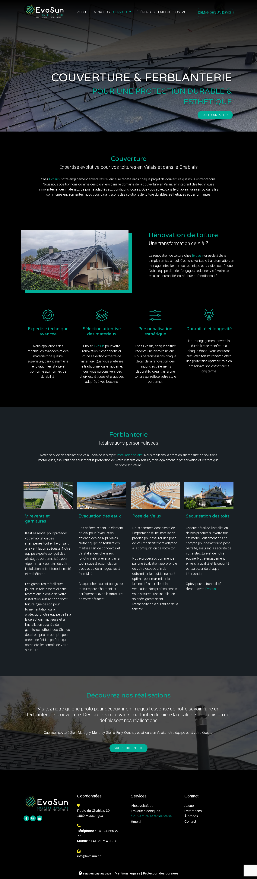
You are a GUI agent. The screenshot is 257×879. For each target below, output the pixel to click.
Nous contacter (215, 115)
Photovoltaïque (142, 806)
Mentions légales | (128, 873)
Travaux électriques (145, 811)
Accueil (83, 12)
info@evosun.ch (89, 856)
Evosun (54, 179)
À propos (102, 12)
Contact (180, 12)
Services (120, 12)
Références (145, 12)
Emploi (164, 12)
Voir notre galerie (128, 748)
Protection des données (161, 873)
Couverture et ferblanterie (151, 816)
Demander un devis (214, 12)
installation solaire (130, 455)
